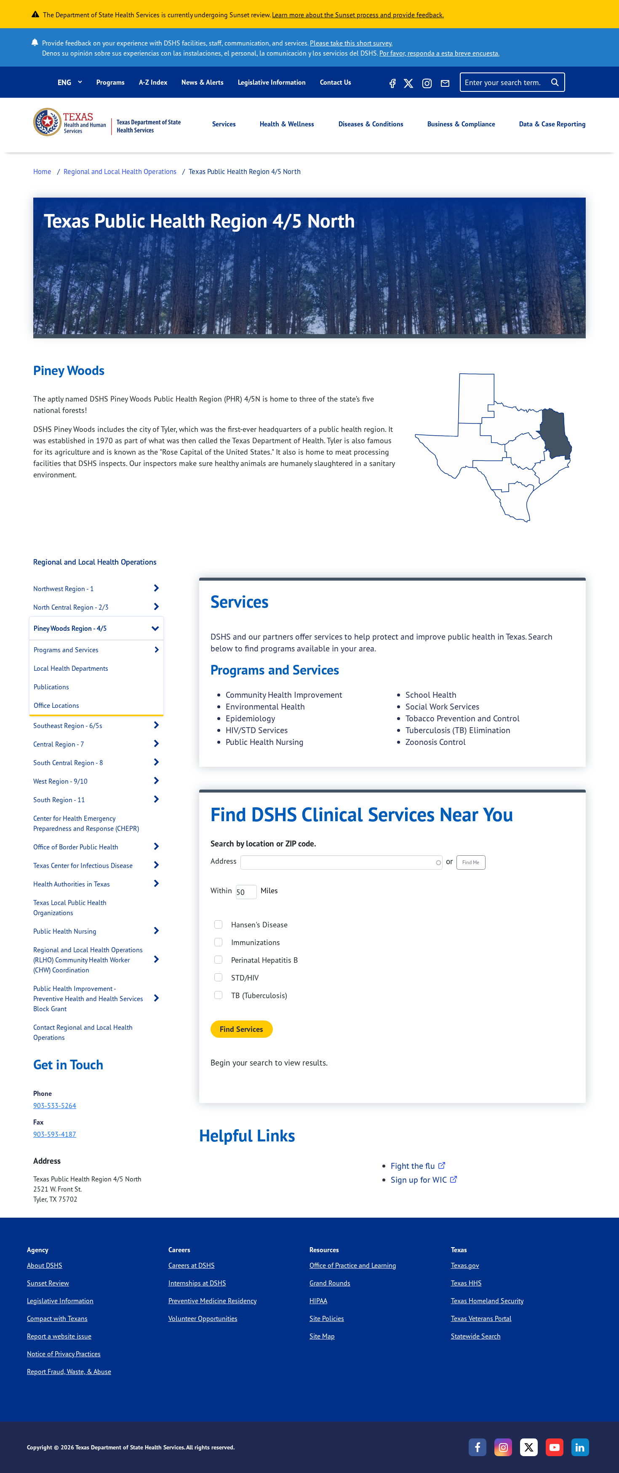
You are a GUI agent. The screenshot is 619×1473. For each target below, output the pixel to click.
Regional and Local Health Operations (120, 171)
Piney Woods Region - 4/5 (70, 628)
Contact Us (335, 82)
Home (42, 171)
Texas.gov (465, 1265)
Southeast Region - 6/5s (67, 725)
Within (221, 890)
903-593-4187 (54, 1134)
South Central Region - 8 (68, 762)
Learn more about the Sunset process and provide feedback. (358, 15)
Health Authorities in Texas (71, 884)
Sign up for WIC (419, 1179)
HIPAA (318, 1300)
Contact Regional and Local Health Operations (83, 1032)
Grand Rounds (330, 1283)
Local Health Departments (71, 668)
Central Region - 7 (58, 744)
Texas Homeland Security (487, 1300)
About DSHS (44, 1265)
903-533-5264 (54, 1105)
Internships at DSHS (197, 1283)
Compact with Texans (57, 1318)
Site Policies (327, 1318)
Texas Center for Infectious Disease (83, 865)
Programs (110, 82)
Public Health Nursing (64, 931)
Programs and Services (66, 649)
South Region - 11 (59, 799)
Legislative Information (272, 82)
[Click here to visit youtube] (554, 1447)
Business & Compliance (461, 124)
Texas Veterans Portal (481, 1318)
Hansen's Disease (259, 924)
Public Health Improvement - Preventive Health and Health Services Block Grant (88, 998)
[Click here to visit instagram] (427, 84)
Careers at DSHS (191, 1265)
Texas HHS (466, 1283)
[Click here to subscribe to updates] (445, 84)
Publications (51, 687)
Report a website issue (59, 1336)
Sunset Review (48, 1283)
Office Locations (56, 705)
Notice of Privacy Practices (64, 1354)
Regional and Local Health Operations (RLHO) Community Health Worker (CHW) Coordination (88, 959)
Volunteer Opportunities (202, 1318)
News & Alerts (202, 82)
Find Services (241, 1029)
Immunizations (255, 942)
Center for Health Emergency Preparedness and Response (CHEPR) (86, 823)
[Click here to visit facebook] (391, 84)
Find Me (470, 862)
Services (224, 124)
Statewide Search (476, 1336)
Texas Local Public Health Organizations (70, 907)
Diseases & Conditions (371, 124)
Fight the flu (413, 1165)
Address (224, 860)
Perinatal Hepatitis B (264, 959)
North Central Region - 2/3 (71, 607)
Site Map (322, 1336)
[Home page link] (107, 122)
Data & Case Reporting (552, 124)
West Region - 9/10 (60, 781)
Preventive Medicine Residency (212, 1300)
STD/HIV (245, 977)
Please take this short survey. (351, 43)
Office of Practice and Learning (353, 1265)
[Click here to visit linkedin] (580, 1447)
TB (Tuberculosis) (259, 995)
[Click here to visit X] (408, 84)
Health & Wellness (287, 124)
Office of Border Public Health (75, 847)
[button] (159, 588)
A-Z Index (153, 82)
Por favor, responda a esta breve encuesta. (439, 53)
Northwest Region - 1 (63, 588)
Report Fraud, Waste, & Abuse (69, 1371)
